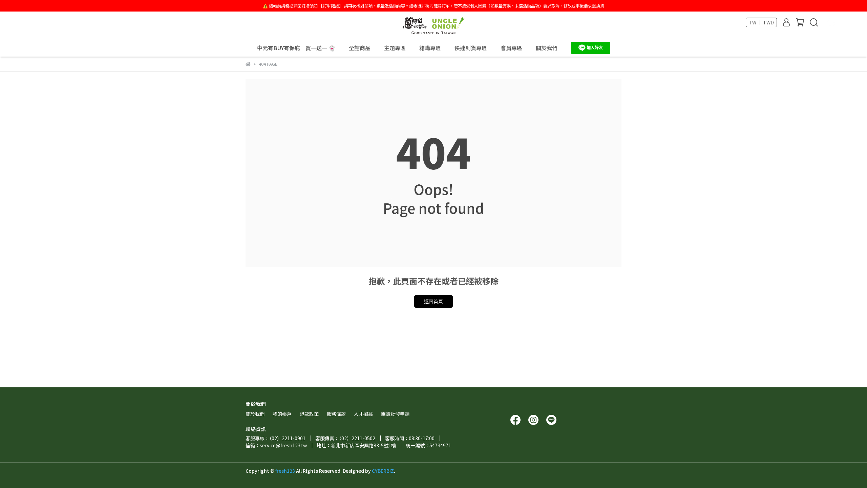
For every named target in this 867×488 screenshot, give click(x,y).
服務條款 (336, 413)
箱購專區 (430, 48)
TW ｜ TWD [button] (761, 22)
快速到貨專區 (470, 48)
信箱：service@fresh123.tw (276, 445)
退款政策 (309, 413)
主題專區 (395, 48)
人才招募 (363, 413)
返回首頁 (433, 301)
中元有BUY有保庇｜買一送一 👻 (296, 48)
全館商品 (360, 48)
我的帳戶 (282, 413)
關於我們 (546, 48)
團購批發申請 (395, 413)
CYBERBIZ (383, 470)
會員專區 (511, 48)
